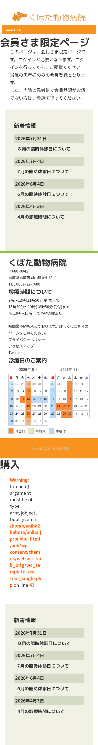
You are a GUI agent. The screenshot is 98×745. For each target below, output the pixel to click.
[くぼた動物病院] (49, 19)
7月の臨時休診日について (43, 171)
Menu (16, 29)
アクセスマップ (21, 346)
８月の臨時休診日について (44, 149)
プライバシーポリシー (26, 339)
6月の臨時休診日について (43, 194)
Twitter (15, 352)
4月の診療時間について (41, 217)
